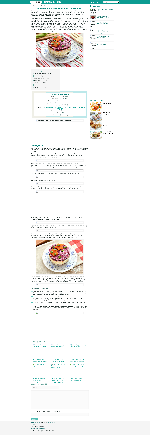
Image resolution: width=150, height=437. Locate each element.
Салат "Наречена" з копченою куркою (58, 360)
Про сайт (33, 422)
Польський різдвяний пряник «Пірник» (103, 43)
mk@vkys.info (51, 422)
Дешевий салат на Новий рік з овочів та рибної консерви (59, 380)
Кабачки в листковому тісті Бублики (107, 123)
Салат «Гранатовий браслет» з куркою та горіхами (103, 18)
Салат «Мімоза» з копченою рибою (105, 10)
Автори (38, 422)
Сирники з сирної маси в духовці (107, 113)
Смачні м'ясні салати (70, 107)
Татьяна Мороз (68, 103)
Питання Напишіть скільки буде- (45, 411)
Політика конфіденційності (38, 428)
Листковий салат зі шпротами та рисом (40, 360)
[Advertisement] (60, 134)
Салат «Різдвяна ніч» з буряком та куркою (77, 360)
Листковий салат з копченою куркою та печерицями (103, 32)
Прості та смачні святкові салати (51, 107)
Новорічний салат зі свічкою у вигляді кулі (77, 379)
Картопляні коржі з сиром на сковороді (108, 132)
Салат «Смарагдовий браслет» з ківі (103, 36)
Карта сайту (34, 424)
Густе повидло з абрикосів (107, 104)
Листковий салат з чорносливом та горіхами (39, 380)
